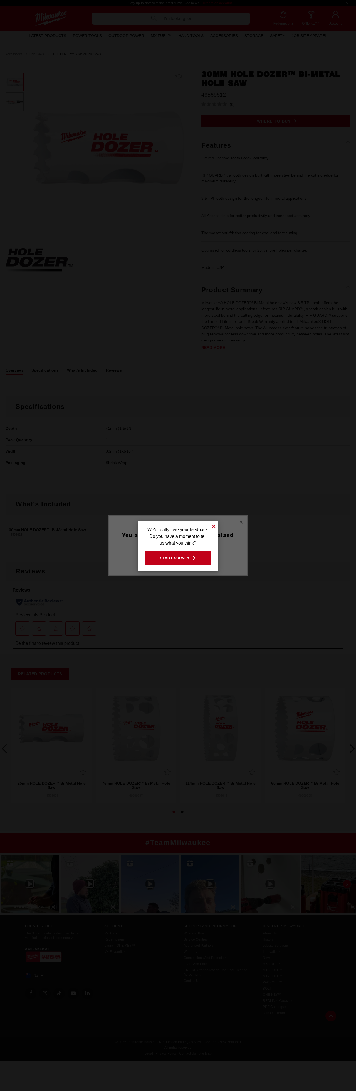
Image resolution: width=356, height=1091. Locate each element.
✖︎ (213, 525)
